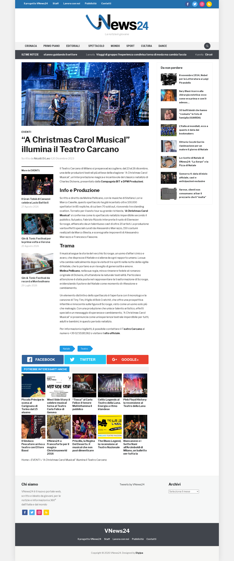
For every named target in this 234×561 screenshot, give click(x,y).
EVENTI (26, 131)
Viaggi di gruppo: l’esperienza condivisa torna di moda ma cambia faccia (126, 54)
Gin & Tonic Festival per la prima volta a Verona (36, 240)
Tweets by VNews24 (132, 484)
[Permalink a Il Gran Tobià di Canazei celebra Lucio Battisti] (37, 185)
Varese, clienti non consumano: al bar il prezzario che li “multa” (192, 193)
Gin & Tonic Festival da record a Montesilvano (35, 279)
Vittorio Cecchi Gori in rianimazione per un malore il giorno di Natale (193, 146)
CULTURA (146, 46)
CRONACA (31, 46)
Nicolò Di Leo (42, 158)
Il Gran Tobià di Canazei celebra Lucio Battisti (35, 200)
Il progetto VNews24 (36, 3)
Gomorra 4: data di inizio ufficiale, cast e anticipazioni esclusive (193, 177)
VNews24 (117, 530)
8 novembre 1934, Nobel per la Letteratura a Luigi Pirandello (193, 79)
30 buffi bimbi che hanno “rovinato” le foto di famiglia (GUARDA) (193, 114)
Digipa (139, 552)
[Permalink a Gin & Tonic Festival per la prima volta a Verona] (37, 225)
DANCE (163, 46)
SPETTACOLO (96, 46)
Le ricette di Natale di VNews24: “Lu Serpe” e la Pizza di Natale (193, 161)
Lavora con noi (71, 3)
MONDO (115, 46)
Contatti (106, 3)
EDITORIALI (73, 46)
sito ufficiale (112, 333)
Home (25, 459)
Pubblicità (90, 3)
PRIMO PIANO (51, 46)
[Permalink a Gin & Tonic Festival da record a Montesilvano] (37, 264)
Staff (56, 3)
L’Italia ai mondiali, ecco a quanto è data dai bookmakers (193, 130)
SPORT (130, 46)
